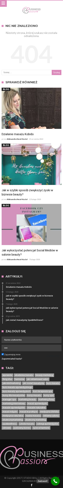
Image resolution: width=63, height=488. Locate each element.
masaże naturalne (36, 407)
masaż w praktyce (28, 411)
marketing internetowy (14, 403)
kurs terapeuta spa (42, 391)
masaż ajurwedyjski (37, 403)
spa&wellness (10, 423)
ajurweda (7, 375)
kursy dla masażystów (14, 395)
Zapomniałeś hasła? (12, 358)
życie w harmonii (41, 427)
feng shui (7, 379)
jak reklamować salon (37, 379)
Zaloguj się (53, 355)
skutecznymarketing (13, 419)
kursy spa (48, 395)
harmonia (19, 379)
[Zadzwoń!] (55, 481)
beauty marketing (44, 375)
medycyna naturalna (13, 415)
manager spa (9, 399)
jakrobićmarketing (11, 383)
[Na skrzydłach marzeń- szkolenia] (31, 7)
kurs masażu (53, 383)
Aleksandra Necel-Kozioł (17, 139)
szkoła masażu (26, 423)
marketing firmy (46, 399)
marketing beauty (27, 399)
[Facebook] (31, 485)
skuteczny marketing (35, 419)
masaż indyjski (10, 411)
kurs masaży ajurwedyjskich (16, 391)
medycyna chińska (49, 411)
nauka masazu (33, 415)
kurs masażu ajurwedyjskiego (17, 387)
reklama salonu (51, 415)
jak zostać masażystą (33, 383)
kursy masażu (34, 395)
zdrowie (7, 427)
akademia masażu (24, 375)
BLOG (6, 89)
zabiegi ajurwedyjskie (47, 423)
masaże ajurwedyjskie (14, 407)
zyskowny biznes (21, 427)
